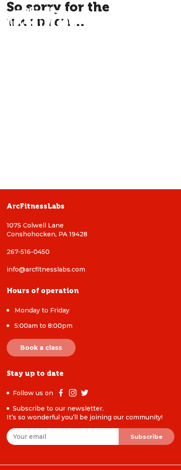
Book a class (41, 348)
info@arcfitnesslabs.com (46, 269)
